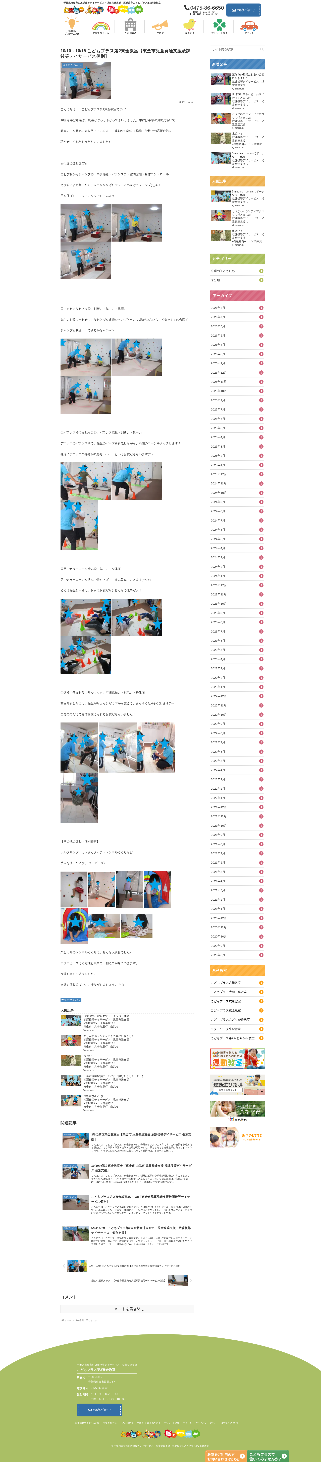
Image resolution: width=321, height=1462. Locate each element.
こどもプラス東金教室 (226, 1010)
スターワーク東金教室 (226, 1029)
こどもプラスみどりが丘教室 (230, 1019)
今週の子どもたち (72, 999)
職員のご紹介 (153, 1423)
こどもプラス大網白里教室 (229, 992)
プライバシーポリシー (206, 1423)
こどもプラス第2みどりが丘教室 (233, 1038)
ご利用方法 (127, 1423)
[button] (262, 49)
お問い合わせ (246, 10)
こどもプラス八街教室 (226, 982)
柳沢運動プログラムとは (87, 1423)
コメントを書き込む (127, 1309)
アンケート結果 (171, 1423)
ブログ (140, 1423)
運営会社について (230, 1423)
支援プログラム (110, 1423)
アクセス (187, 1423)
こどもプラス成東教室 (226, 1001)
